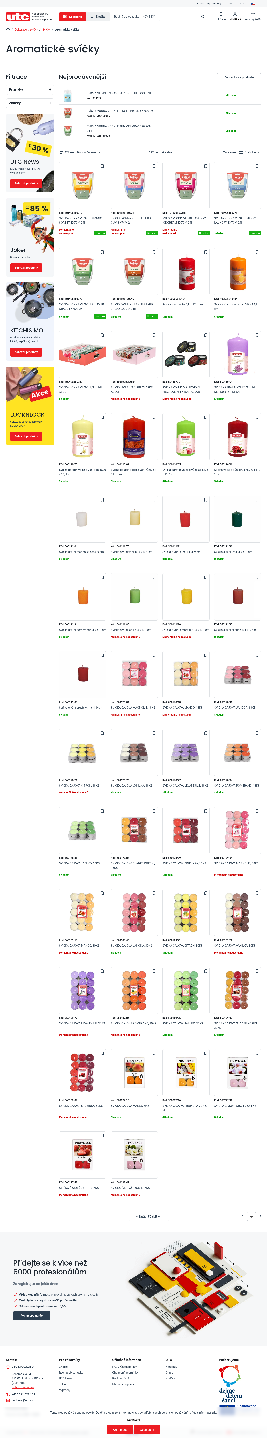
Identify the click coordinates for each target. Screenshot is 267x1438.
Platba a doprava (123, 1384)
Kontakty (242, 3)
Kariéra (170, 1378)
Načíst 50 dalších (150, 1216)
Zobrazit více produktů (239, 77)
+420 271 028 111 (23, 1394)
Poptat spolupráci (31, 1315)
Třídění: (80, 152)
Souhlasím (147, 1429)
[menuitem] (98, 16)
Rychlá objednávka (126, 16)
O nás (229, 3)
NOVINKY (148, 16)
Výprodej (64, 1390)
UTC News (65, 1378)
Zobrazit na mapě (23, 1387)
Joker (62, 1384)
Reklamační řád (122, 1378)
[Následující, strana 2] (251, 1216)
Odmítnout (120, 1429)
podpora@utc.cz (22, 1400)
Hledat (203, 17)
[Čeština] (256, 3)
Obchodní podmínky (209, 3)
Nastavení (133, 1420)
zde (214, 1412)
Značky (63, 1367)
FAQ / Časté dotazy (124, 1367)
